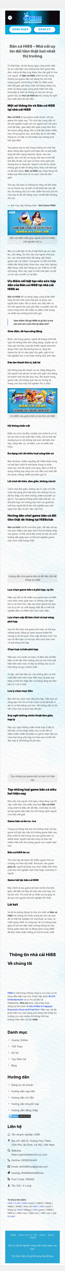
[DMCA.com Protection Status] (19, 1116)
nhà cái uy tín (28, 1235)
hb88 (13, 1235)
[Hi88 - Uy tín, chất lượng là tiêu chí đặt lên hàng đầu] (32, 17)
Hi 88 (17, 1203)
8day (42, 1235)
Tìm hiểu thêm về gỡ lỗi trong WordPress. (32, 1256)
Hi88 (10, 1203)
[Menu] (10, 18)
